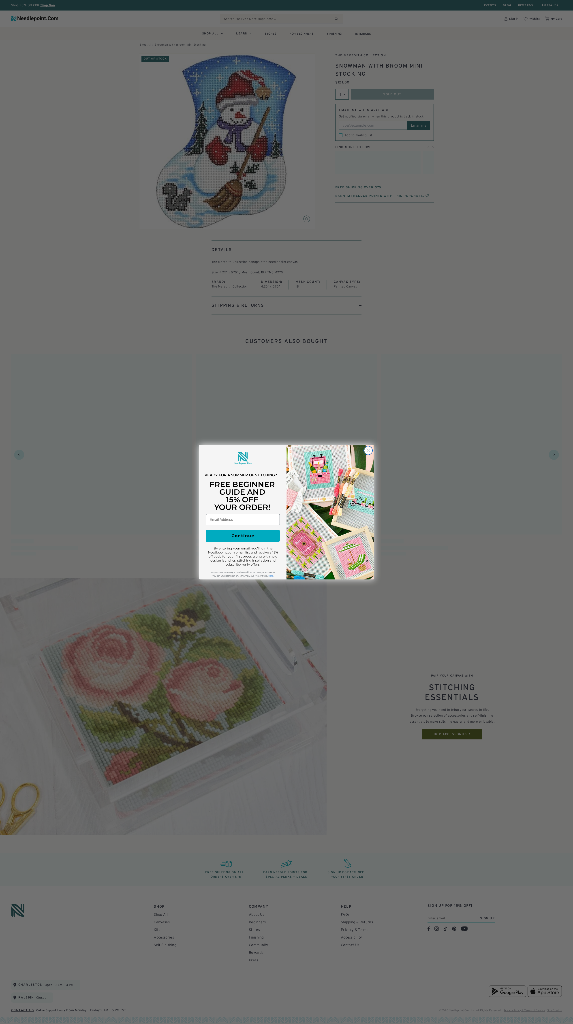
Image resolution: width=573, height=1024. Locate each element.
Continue (242, 535)
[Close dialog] (368, 450)
